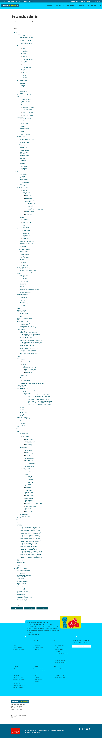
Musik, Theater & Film (60, 649)
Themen (36, 666)
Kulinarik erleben (38, 647)
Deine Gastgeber (18, 687)
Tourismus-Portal (59, 668)
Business (36, 681)
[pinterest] (96, 1)
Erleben (70, 5)
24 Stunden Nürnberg (60, 656)
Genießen (59, 5)
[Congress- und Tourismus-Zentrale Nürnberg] (10, 5)
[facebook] (94, 1)
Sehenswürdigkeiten (19, 647)
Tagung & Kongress (39, 683)
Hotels (15, 671)
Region (16, 645)
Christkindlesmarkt (59, 645)
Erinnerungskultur (38, 668)
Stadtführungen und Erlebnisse (18, 650)
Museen (16, 643)
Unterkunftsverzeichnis (20, 673)
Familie (56, 658)
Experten (36, 649)
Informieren (91, 5)
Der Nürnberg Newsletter (81, 640)
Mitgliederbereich (59, 675)
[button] (17, 608)
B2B (55, 666)
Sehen (49, 5)
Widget (16, 668)
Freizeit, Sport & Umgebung (61, 653)
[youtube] (98, 1)
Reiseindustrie (58, 673)
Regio (35, 675)
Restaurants (37, 645)
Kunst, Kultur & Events (39, 671)
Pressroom (57, 671)
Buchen (80, 5)
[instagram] (99, 1)
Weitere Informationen (33, 634)
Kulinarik (36, 677)
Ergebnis (16, 675)
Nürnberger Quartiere (60, 662)
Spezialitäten (37, 643)
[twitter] (95, 1)
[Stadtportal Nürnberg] (17, 731)
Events (56, 647)
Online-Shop (17, 683)
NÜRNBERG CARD (18, 677)
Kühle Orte (57, 643)
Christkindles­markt (39, 679)
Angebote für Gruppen (19, 685)
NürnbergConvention (60, 677)
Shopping (57, 651)
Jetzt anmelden (81, 646)
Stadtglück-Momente (60, 660)
